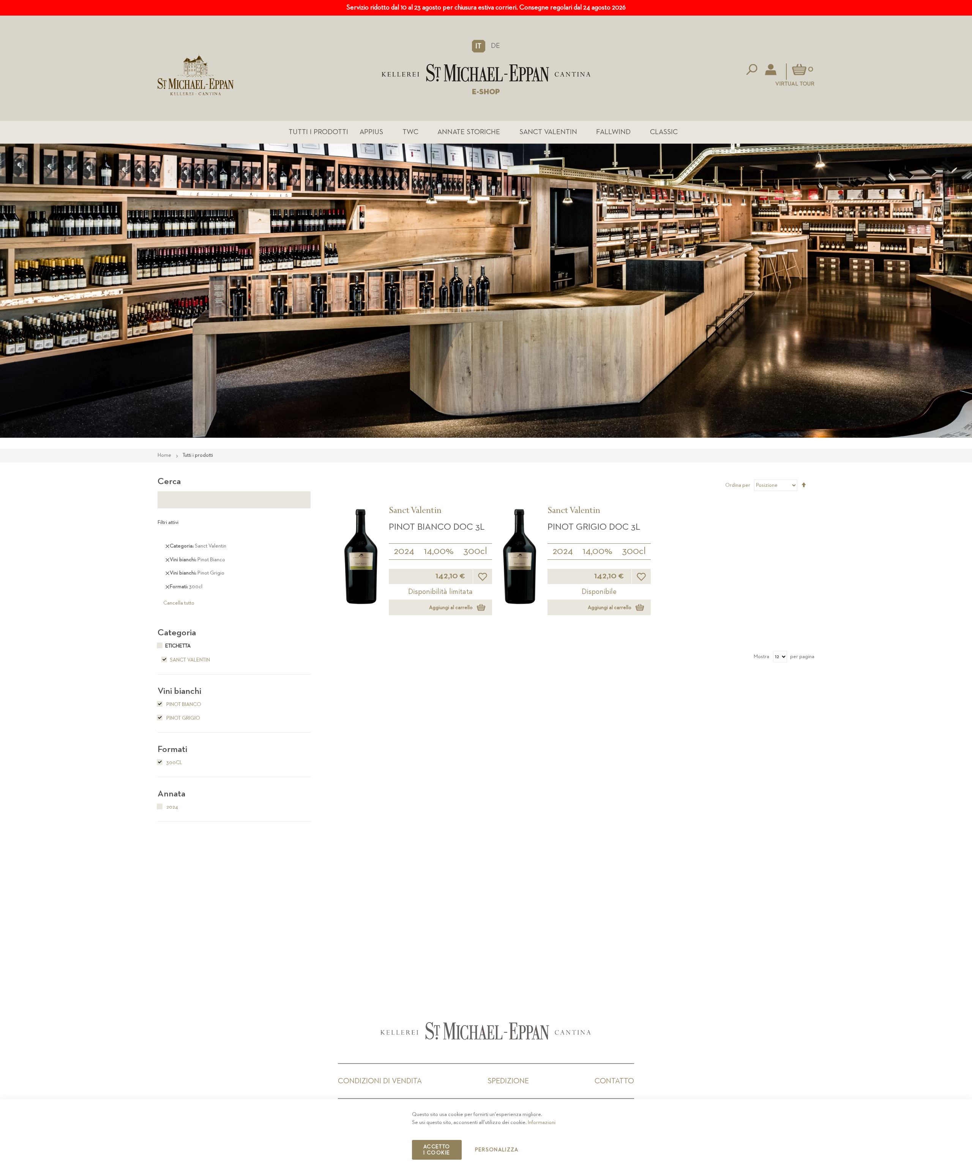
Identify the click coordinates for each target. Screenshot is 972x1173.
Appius (371, 132)
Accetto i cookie (436, 1150)
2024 (404, 551)
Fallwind (613, 132)
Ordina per (737, 485)
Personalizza (497, 1149)
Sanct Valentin (548, 132)
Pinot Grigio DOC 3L (594, 527)
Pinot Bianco (183, 704)
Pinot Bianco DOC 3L (436, 527)
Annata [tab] (171, 793)
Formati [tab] (172, 749)
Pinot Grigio (182, 718)
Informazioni (541, 1122)
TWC (410, 132)
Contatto (614, 1081)
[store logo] (486, 72)
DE (495, 45)
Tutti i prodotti (318, 132)
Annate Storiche (468, 132)
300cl (475, 551)
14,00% (439, 551)
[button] (478, 46)
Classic (664, 132)
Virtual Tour (794, 84)
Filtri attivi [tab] (168, 522)
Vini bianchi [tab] (179, 691)
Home (165, 455)
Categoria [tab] (177, 632)
